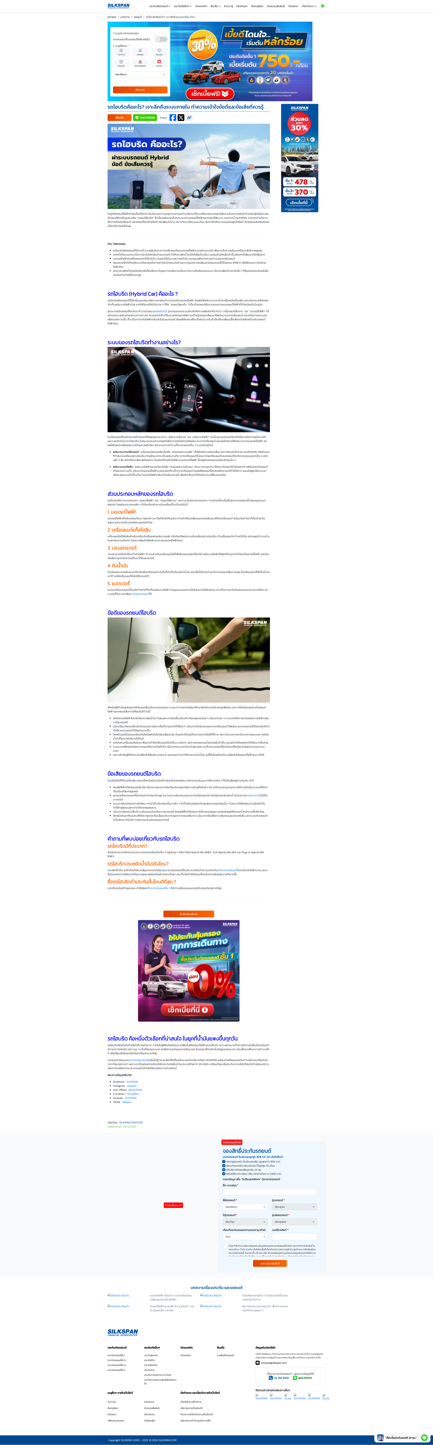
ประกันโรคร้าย (150, 1365)
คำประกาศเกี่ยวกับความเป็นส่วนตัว (196, 1414)
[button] (120, 117)
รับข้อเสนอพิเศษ (189, 914)
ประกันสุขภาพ (150, 1355)
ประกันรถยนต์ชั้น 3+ (117, 1365)
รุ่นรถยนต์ (278, 1200)
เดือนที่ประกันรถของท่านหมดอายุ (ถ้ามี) (244, 1230)
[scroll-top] (427, 1428)
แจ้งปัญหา (242, 6)
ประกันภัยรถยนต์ (158, 6)
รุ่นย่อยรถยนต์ (280, 1215)
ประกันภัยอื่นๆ (181, 6)
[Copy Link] (189, 117)
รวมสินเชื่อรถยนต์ (225, 1355)
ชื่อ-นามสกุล (230, 1185)
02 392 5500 (281, 1378)
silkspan (127, 1102)
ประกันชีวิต (149, 1360)
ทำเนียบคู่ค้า (149, 1420)
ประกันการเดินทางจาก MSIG (157, 1375)
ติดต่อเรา (293, 6)
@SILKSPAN (305, 1378)
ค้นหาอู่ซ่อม (257, 6)
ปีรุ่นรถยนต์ (230, 1215)
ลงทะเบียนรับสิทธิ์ (270, 1263)
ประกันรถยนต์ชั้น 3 (116, 1370)
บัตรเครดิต (201, 6)
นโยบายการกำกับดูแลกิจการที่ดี (195, 1420)
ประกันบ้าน (149, 1370)
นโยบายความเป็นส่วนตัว (191, 1408)
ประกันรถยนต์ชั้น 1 (116, 1355)
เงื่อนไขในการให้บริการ (190, 1402)
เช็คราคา (140, 90)
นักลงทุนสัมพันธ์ (276, 6)
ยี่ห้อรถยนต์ (230, 1200)
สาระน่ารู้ (228, 6)
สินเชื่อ (214, 6)
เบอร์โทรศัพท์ (280, 1230)
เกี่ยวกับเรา (308, 6)
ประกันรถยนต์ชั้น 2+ (117, 1360)
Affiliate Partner (116, 1420)
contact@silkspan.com (274, 1363)
